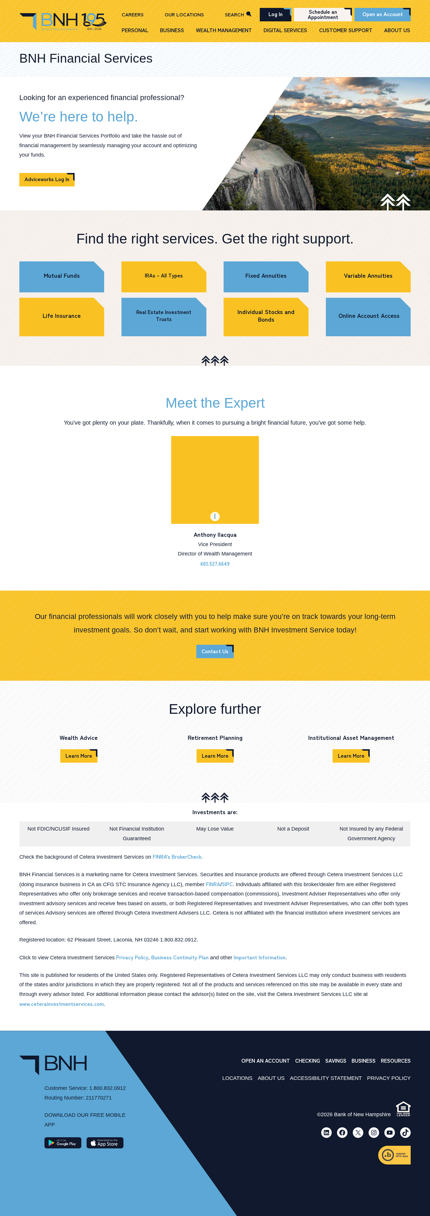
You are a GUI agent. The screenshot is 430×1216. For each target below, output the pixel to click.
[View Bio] (215, 480)
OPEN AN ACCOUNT (265, 1060)
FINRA (213, 884)
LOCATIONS (237, 1078)
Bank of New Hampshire (63, 22)
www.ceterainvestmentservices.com (61, 1003)
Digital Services (285, 30)
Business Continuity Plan (180, 957)
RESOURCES (396, 1060)
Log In (276, 14)
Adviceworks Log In (47, 179)
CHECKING (307, 1060)
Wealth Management (224, 30)
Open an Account (382, 14)
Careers (133, 14)
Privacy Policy (132, 957)
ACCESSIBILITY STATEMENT (326, 1078)
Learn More (79, 755)
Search (234, 14)
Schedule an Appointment (323, 14)
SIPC (227, 884)
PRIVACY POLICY (389, 1078)
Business (172, 30)
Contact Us (215, 651)
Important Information (259, 957)
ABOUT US (271, 1078)
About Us (397, 30)
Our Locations (184, 14)
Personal (135, 30)
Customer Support (345, 30)
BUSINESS (364, 1060)
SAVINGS (335, 1060)
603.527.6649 (215, 563)
